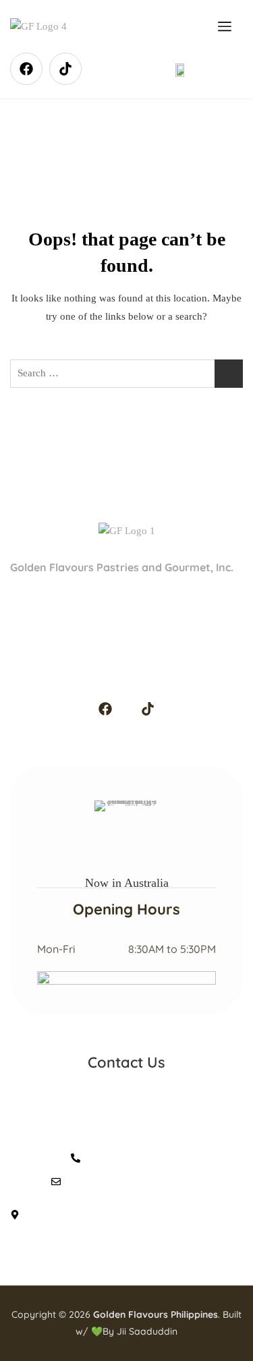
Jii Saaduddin (147, 1331)
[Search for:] (126, 373)
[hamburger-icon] (225, 26)
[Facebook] (26, 69)
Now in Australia (127, 883)
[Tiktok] (65, 69)
